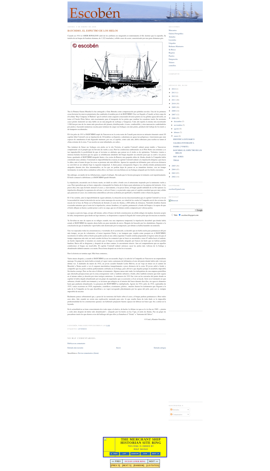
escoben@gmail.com (177, 189)
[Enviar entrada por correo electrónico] (87, 329)
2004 (174, 169)
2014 (174, 89)
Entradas (175, 409)
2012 (174, 96)
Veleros (171, 62)
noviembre (178, 125)
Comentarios (177, 414)
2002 (174, 176)
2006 (174, 118)
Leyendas (82, 329)
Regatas (172, 52)
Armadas (172, 36)
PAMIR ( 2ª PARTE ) (181, 146)
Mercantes (173, 30)
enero (176, 136)
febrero (177, 132)
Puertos (171, 56)
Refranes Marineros (176, 46)
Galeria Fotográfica (176, 33)
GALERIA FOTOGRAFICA (183, 143)
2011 (174, 100)
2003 (174, 173)
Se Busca (172, 49)
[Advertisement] (180, 265)
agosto (176, 128)
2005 (174, 165)
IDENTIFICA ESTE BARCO (183, 139)
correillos (172, 65)
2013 (174, 92)
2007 (174, 114)
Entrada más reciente (75, 347)
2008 (174, 111)
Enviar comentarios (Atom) (88, 353)
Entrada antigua (160, 347)
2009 (174, 107)
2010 (174, 103)
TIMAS (176, 160)
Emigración (173, 59)
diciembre (178, 121)
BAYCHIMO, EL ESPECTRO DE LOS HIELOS (93, 30)
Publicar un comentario (76, 343)
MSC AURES (178, 156)
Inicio (118, 347)
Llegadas (172, 43)
